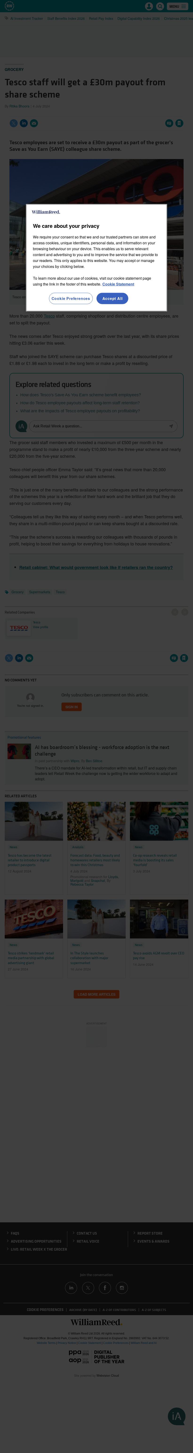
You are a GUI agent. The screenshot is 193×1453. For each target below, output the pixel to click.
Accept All (112, 298)
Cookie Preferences (71, 298)
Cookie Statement (118, 284)
